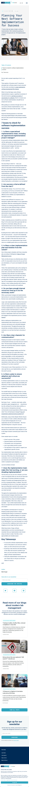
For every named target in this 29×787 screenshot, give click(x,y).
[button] (26, 3)
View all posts (14, 710)
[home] (9, 3)
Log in (21, 3)
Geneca (3, 317)
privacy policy (16, 740)
